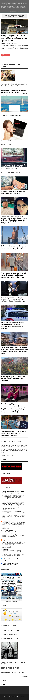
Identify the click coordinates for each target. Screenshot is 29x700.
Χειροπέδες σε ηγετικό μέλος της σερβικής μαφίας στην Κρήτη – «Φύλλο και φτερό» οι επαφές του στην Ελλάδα (13, 300)
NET (4, 43)
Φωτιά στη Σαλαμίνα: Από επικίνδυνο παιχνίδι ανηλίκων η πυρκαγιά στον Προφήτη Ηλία (13, 379)
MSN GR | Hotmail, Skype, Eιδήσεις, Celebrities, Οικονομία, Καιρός (11, 564)
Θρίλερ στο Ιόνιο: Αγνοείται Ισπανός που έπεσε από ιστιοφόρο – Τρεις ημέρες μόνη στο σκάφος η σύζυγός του (14, 248)
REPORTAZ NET (6, 501)
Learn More (13, 11)
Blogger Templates (21, 696)
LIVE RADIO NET (6, 521)
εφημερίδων (15, 601)
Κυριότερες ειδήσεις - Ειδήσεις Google (11, 511)
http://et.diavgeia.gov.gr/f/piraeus (9, 634)
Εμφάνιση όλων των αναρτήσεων (15, 16)
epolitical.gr (5, 549)
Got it (18, 11)
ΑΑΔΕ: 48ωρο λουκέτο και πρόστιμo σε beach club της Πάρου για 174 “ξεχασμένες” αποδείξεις (13, 433)
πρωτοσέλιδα (9, 601)
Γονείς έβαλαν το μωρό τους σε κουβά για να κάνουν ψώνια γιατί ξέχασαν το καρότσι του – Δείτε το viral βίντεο (13, 275)
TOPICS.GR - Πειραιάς (7, 530)
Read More (6, 54)
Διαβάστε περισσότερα (6, 56)
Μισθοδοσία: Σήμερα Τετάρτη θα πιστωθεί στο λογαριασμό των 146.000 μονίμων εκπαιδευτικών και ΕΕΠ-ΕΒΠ (13, 495)
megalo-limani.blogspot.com (9, 540)
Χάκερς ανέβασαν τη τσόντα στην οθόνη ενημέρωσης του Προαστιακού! (14, 38)
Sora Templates (12, 696)
